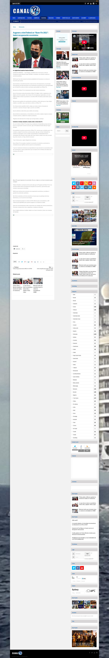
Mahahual (75, 380)
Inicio (14, 18)
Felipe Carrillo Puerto (77, 355)
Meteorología (75, 386)
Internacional (75, 370)
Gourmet (83, 18)
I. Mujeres (75, 367)
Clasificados (91, 18)
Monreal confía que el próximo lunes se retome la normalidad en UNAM (87, 71)
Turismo (58, 18)
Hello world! (75, 520)
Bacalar (74, 297)
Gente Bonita (75, 18)
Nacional (43, 18)
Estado (74, 349)
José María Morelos (76, 373)
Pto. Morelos (75, 404)
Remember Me (87, 199)
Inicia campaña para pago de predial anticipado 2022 (45, 268)
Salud (74, 410)
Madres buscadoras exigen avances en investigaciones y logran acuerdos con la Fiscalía (91, 21)
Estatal (74, 352)
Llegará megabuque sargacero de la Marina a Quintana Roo (38, 21)
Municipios (75, 389)
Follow (84, 578)
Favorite (83, 581)
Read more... (58, 67)
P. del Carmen (75, 398)
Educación (75, 343)
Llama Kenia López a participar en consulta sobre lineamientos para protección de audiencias (62, 84)
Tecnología (75, 416)
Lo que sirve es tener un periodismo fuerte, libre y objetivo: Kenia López (28, 289)
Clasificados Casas (76, 319)
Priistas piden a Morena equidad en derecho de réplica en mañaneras (17, 288)
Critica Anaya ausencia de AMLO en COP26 (22, 267)
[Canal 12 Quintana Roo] (26, 10)
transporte (75, 419)
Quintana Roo (21, 18)
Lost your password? (89, 202)
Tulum (74, 422)
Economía (75, 340)
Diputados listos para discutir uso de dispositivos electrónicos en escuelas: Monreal (62, 64)
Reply (74, 581)
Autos (74, 294)
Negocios (51, 18)
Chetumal (75, 310)
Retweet (78, 581)
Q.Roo (74, 407)
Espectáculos (66, 18)
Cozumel (74, 325)
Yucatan (29, 18)
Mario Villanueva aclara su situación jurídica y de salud (62, 21)
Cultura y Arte (75, 328)
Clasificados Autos (76, 316)
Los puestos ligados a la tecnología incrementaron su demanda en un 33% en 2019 (84, 524)
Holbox (74, 364)
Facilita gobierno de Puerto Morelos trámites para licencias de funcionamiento (83, 533)
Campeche (36, 18)
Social (74, 413)
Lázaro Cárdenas (76, 377)
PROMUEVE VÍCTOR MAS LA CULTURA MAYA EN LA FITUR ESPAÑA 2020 (84, 538)
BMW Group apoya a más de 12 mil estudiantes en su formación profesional (62, 102)
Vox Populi (75, 428)
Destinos (74, 337)
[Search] (67, 131)
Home (14, 27)
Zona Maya (75, 437)
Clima (74, 322)
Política (74, 401)
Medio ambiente (76, 383)
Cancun (74, 306)
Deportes (74, 331)
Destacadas (21, 27)
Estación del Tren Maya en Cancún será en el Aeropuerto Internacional (83, 242)
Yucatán (74, 431)
